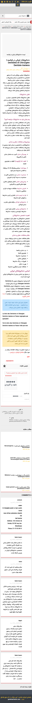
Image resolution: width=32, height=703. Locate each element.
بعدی (12, 418)
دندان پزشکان (19, 70)
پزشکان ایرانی (25, 70)
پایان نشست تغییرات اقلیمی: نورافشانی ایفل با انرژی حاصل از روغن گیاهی (12, 412)
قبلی (20, 409)
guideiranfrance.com (14, 699)
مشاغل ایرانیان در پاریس (17, 352)
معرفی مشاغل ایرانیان (10, 70)
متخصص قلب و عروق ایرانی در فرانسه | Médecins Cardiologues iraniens (17, 476)
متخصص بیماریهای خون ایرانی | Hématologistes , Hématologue (17, 446)
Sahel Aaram (18, 581)
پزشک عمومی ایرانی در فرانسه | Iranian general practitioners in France (19, 420)
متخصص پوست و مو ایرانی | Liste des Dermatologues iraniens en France (20, 458)
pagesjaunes (9, 361)
